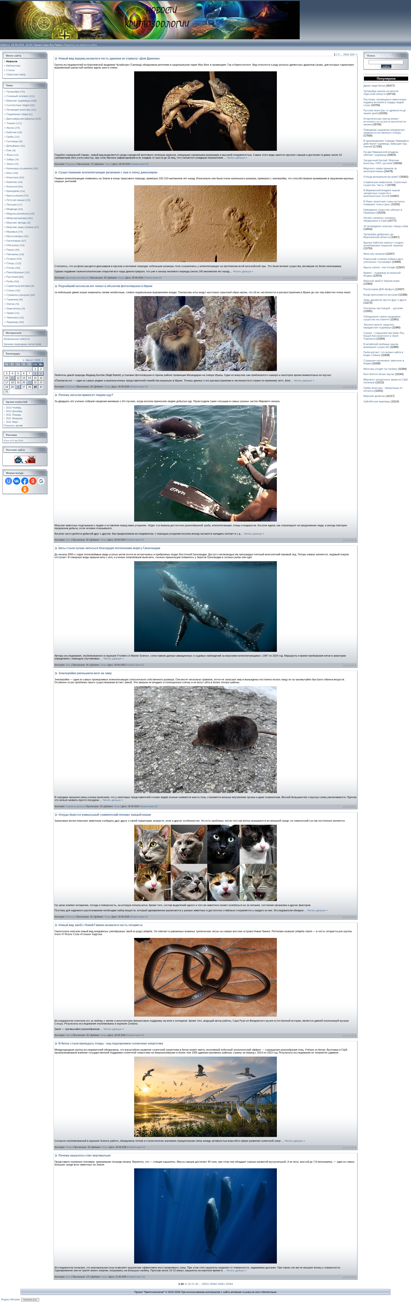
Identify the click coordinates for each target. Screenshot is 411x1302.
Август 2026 (33, 360)
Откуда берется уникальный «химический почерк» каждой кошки (105, 814)
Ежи (8, 150)
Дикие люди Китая (374, 85)
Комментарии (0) (140, 164)
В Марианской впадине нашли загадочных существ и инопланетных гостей (381, 193)
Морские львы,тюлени (19, 227)
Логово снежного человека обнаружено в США (379, 219)
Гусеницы (12, 141)
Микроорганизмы (16, 218)
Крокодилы (13, 191)
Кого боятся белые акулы (378, 374)
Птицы (10, 263)
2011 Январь (13, 414)
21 (29, 382)
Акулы (10, 127)
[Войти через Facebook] (24, 481)
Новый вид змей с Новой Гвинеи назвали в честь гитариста (100, 925)
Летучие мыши (15, 200)
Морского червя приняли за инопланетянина (380, 170)
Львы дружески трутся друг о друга (384, 299)
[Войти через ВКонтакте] (16, 481)
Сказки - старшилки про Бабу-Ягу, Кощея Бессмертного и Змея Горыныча (384, 336)
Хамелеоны (13, 308)
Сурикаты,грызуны (17, 294)
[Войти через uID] (8, 481)
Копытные (12, 177)
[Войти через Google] (41, 481)
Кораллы (11, 181)
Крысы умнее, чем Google (379, 267)
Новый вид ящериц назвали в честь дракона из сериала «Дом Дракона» (109, 58)
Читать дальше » (237, 157)
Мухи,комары (14, 236)
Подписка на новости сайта (80, 45)
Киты (9, 172)
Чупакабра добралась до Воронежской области (378, 236)
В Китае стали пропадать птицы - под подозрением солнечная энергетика (111, 1043)
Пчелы (10, 267)
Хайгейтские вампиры (376, 401)
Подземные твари (17, 114)
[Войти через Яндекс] (32, 481)
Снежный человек (17, 96)
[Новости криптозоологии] (25, 457)
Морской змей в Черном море (381, 280)
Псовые (11, 258)
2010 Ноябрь (13, 407)
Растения (12, 276)
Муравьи (11, 231)
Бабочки (11, 132)
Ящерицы (12, 322)
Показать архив (13, 425)
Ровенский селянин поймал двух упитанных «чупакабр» (383, 260)
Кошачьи (11, 186)
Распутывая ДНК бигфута (379, 289)
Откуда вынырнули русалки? (381, 176)
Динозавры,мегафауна (20, 118)
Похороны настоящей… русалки (383, 308)
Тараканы (12, 299)
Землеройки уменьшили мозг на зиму (85, 673)
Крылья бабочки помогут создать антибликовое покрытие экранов (383, 244)
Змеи (9, 163)
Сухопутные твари (17, 105)
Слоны (10, 290)
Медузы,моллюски (17, 213)
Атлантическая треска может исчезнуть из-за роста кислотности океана (384, 121)
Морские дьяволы (374, 396)
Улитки (10, 303)
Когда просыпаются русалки (380, 294)
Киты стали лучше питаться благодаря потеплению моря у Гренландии (109, 548)
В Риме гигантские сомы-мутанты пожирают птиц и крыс (384, 203)
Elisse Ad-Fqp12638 (13, 440)
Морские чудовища (18, 100)
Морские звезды (16, 222)
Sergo (108, 164)
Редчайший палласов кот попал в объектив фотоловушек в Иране (105, 286)
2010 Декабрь (14, 411)
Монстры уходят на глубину (380, 368)
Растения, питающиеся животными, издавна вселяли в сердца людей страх (385, 102)
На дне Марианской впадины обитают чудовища (380, 153)
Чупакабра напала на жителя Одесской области (380, 92)
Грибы (10, 136)
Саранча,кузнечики (18, 285)
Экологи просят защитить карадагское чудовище (378, 326)
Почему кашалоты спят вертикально (85, 1155)
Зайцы (10, 159)
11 (12, 377)
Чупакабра (12, 91)
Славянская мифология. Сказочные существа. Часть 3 (385, 183)
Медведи (11, 209)
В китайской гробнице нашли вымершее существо (380, 345)
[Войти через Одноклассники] (25, 489)
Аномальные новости (16, 338)
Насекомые (13, 240)
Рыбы (9, 281)
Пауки (10, 249)
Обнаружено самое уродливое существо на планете (382, 318)
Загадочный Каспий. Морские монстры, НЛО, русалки (381, 162)
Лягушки (11, 204)
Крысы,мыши (14, 195)
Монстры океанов (374, 253)
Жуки (9, 154)
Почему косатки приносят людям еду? (86, 395)
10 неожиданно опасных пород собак (385, 226)
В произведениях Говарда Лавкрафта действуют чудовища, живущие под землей (386, 143)
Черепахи (12, 317)
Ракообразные (15, 272)
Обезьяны (12, 245)
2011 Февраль (14, 418)
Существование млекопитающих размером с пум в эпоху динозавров (108, 172)
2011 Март (12, 421)
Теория (10, 123)
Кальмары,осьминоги (19, 168)
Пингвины (12, 254)
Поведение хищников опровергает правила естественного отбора (384, 131)
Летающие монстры (18, 109)
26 (18, 386)
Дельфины (12, 145)
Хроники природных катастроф (22, 344)
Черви (10, 313)
